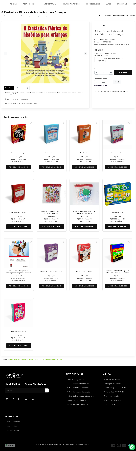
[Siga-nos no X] (33, 399)
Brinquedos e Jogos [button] (93, 4)
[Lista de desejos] (103, 25)
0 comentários (114, 91)
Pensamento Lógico (18, 153)
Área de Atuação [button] (50, 4)
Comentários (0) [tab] (22, 88)
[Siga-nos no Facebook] (13, 399)
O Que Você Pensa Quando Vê (51, 272)
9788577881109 (39, 359)
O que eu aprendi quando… (18, 212)
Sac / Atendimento (111, 396)
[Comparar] (122, 25)
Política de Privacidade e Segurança (80, 396)
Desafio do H (84, 153)
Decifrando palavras (52, 153)
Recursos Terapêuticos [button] (71, 4)
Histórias (24, 359)
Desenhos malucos (117, 153)
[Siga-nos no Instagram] (7, 399)
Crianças (30, 359)
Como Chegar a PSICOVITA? (115, 388)
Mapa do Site (109, 404)
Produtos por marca (112, 379)
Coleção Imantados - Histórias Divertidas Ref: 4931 (84, 212)
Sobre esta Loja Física (75, 379)
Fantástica (11, 359)
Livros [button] (108, 4)
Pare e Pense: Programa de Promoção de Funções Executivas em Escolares (18, 272)
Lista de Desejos (12, 430)
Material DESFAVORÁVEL (114, 392)
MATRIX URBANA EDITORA (107, 40)
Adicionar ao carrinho (18, 167)
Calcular (117, 82)
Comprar (123, 72)
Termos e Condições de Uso (78, 404)
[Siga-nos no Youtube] (26, 399)
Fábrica (17, 359)
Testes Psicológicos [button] (31, 4)
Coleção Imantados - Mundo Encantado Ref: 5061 (51, 212)
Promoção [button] (14, 4)
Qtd (95, 69)
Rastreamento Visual (18, 331)
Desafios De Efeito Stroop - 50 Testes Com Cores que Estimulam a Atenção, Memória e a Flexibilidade (117, 272)
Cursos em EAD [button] (122, 4)
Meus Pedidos (11, 426)
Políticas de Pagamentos (76, 400)
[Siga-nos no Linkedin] (19, 399)
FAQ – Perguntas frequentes (78, 383)
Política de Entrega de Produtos (79, 388)
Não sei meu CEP (99, 85)
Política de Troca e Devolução (78, 392)
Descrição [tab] (8, 88)
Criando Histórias (117, 212)
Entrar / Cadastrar (13, 422)
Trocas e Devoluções (112, 400)
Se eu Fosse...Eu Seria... (84, 272)
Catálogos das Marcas (112, 383)
